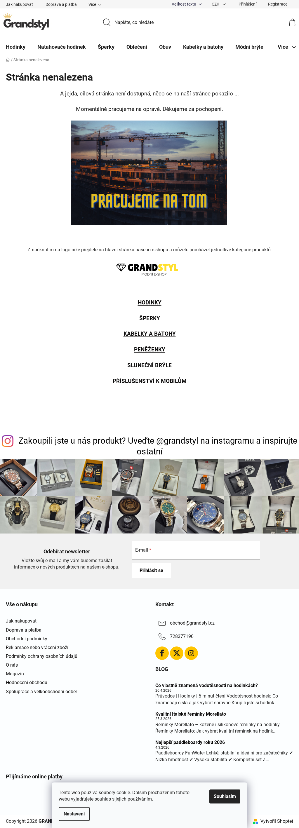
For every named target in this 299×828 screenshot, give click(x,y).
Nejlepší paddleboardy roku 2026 (190, 742)
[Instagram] (191, 653)
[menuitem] (15, 47)
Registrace (277, 4)
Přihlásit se (151, 570)
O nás (12, 665)
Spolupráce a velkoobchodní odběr (41, 691)
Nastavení (74, 814)
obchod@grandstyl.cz (192, 623)
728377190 (182, 636)
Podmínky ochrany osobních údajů (41, 656)
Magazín (15, 674)
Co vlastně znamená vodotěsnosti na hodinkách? (206, 685)
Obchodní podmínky (26, 639)
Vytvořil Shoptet (276, 821)
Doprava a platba (61, 4)
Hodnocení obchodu (26, 682)
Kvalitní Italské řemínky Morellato (190, 714)
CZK (216, 4)
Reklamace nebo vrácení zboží (37, 647)
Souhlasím (225, 796)
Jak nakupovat (19, 4)
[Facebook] (162, 653)
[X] (176, 653)
